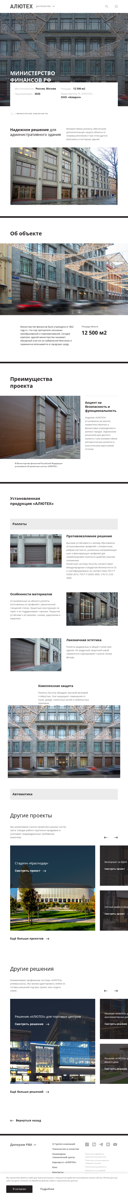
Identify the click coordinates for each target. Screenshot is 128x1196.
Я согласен (19, 1189)
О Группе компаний (63, 1144)
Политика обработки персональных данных (95, 1155)
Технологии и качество (65, 1149)
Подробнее (47, 1189)
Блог (55, 1167)
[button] (105, 837)
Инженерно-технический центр (63, 1155)
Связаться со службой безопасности (95, 1172)
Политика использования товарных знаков (97, 1162)
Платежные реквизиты (95, 1166)
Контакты (58, 1172)
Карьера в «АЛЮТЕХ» (64, 1162)
